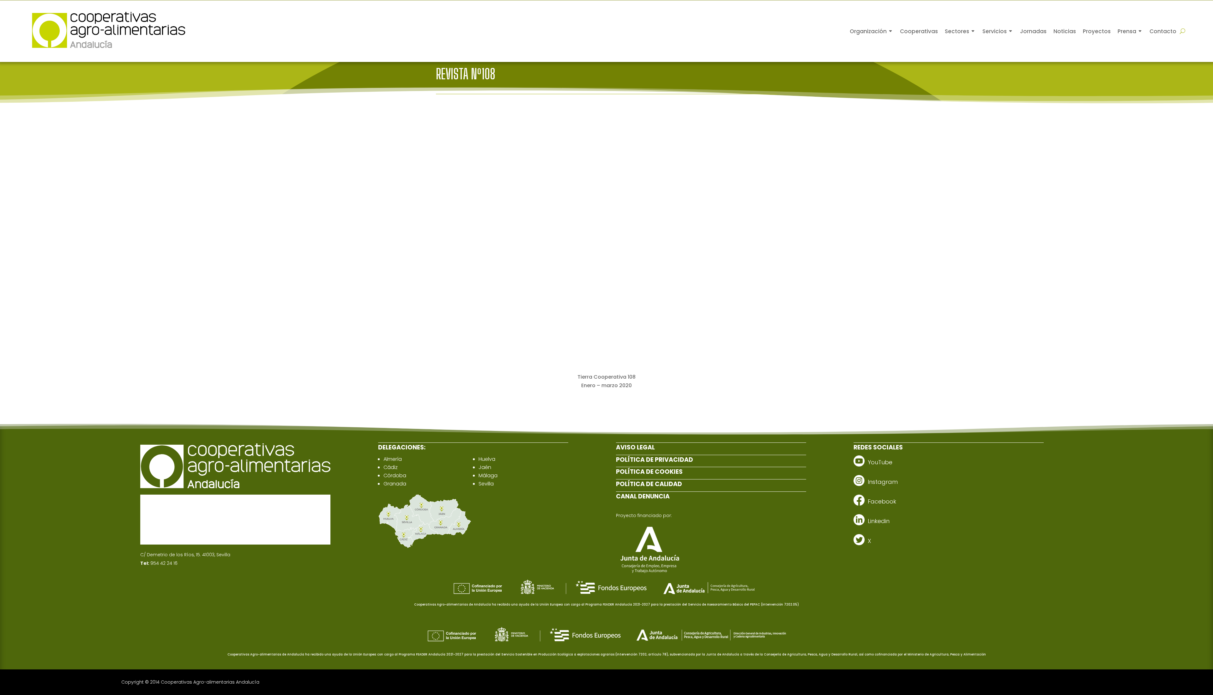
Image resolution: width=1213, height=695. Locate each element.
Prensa (1127, 31)
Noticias (1064, 31)
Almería (392, 459)
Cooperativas (919, 31)
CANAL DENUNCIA (643, 496)
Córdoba (394, 475)
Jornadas (1033, 31)
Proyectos (1097, 31)
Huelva (487, 459)
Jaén (485, 467)
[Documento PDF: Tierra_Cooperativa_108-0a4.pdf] (606, 243)
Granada (394, 483)
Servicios (994, 31)
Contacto (1163, 31)
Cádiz (390, 467)
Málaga (488, 475)
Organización (868, 31)
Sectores (957, 31)
